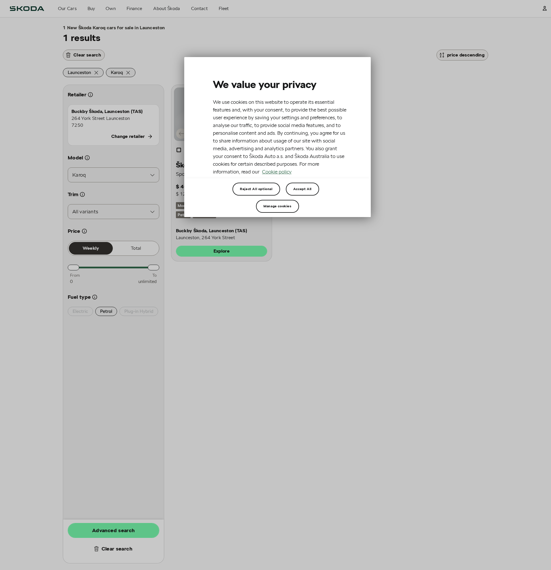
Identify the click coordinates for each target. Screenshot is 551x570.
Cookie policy (277, 172)
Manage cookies (277, 206)
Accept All (302, 189)
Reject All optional (256, 189)
